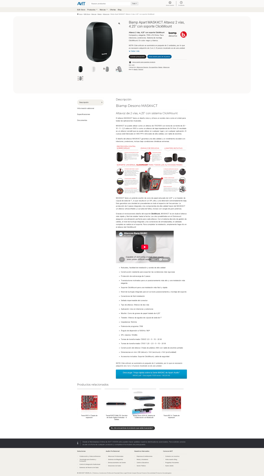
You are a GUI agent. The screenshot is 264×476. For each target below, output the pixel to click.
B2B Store (81, 10)
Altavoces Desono (142, 67)
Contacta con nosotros (172, 456)
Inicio (80, 14)
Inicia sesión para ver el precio (159, 56)
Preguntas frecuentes (172, 462)
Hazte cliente (169, 466)
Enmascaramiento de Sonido (117, 462)
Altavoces (106, 14)
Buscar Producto (142, 473)
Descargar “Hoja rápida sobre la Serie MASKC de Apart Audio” (151, 373)
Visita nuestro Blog (171, 459)
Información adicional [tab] (85, 108)
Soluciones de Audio (114, 466)
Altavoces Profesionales (115, 456)
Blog (119, 10)
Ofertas (113, 10)
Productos (91, 10)
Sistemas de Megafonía (115, 459)
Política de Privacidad (114, 473)
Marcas (103, 10)
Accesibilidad (151, 473)
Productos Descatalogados (163, 473)
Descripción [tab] (83, 102)
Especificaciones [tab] (83, 114)
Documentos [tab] (82, 120)
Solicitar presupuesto (137, 56)
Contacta (181, 5)
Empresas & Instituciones (144, 456)
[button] (119, 23)
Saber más (134, 51)
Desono (140, 69)
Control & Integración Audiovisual (90, 464)
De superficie (153, 67)
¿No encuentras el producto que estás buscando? (133, 428)
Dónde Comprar (132, 473)
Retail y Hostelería (142, 459)
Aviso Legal (124, 473)
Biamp (100, 14)
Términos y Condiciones (100, 473)
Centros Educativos (143, 462)
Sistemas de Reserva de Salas (89, 467)
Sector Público (141, 466)
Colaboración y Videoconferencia (90, 456)
